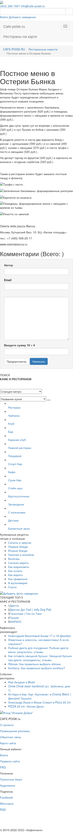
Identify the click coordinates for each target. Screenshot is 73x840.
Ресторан (14, 407)
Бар (10, 432)
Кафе (11, 472)
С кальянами (16, 512)
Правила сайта (10, 761)
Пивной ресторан (19, 448)
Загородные (16, 504)
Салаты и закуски (19, 543)
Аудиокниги (7, 785)
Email (8, 280)
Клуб (11, 424)
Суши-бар (14, 480)
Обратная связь (10, 737)
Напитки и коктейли (21, 555)
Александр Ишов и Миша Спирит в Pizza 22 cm (39, 702)
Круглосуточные (18, 496)
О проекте (7, 725)
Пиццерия (14, 456)
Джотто (14, 605)
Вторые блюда (17, 551)
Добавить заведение (22, 17)
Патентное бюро (11, 779)
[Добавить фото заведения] (19, 593)
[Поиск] (69, 11)
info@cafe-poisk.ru (33, 6)
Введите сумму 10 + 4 (19, 345)
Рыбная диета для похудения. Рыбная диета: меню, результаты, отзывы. (38, 650)
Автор (8, 265)
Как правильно (18, 579)
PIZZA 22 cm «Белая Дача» (26, 706)
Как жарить (15, 575)
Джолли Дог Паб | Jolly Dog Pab (30, 609)
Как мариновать (18, 567)
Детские (13, 520)
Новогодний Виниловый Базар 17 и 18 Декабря (39, 636)
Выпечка (13, 559)
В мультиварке (17, 583)
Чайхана (13, 415)
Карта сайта (8, 743)
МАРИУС (16, 622)
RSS (3, 810)
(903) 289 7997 (10, 6)
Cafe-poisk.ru (14, 26)
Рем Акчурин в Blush (21, 682)
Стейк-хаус (15, 488)
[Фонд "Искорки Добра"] (16, 712)
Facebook (6, 797)
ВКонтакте (7, 803)
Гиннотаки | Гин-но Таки (26, 613)
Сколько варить (18, 563)
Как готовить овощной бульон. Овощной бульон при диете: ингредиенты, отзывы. (40, 658)
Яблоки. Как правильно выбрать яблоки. (34, 664)
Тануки (14, 618)
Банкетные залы (19, 528)
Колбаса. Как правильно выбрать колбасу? (36, 668)
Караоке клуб (17, 440)
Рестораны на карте (20, 36)
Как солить (15, 571)
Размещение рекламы (15, 731)
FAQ (3, 767)
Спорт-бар (15, 464)
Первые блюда (18, 547)
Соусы (12, 587)
